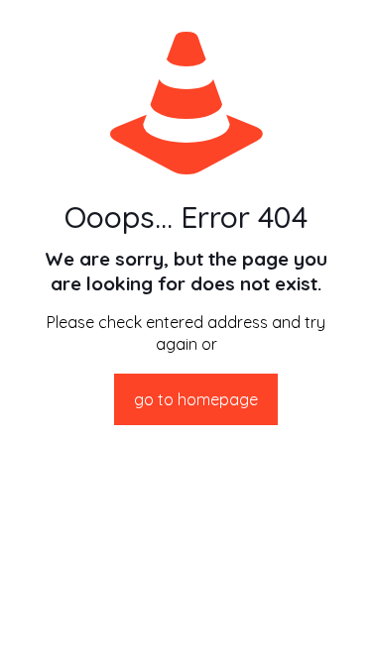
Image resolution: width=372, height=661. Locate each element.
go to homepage (196, 399)
